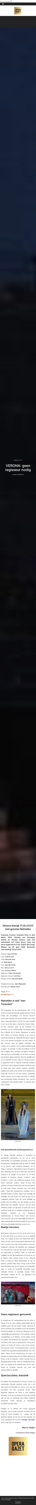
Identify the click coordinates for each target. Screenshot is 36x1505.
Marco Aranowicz (19, 474)
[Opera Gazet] (18, 10)
